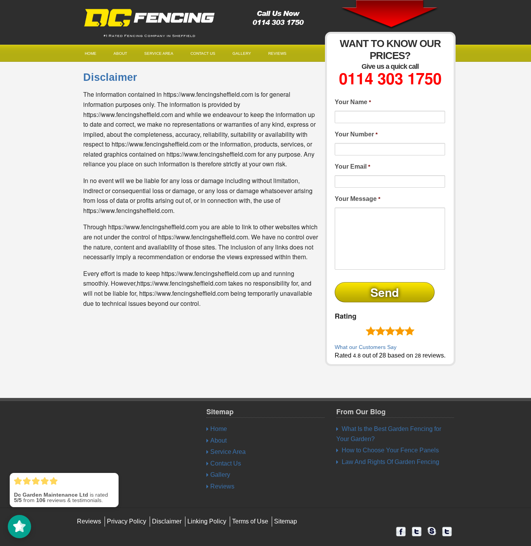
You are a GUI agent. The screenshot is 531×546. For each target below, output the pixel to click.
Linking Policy (206, 521)
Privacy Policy (126, 521)
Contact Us (202, 53)
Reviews (277, 53)
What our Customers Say (366, 347)
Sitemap (285, 521)
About (120, 53)
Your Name (353, 102)
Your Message (357, 198)
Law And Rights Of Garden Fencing (390, 462)
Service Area (158, 53)
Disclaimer (110, 77)
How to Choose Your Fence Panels (390, 450)
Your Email (352, 166)
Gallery (241, 53)
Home (90, 53)
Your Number (356, 134)
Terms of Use (250, 521)
